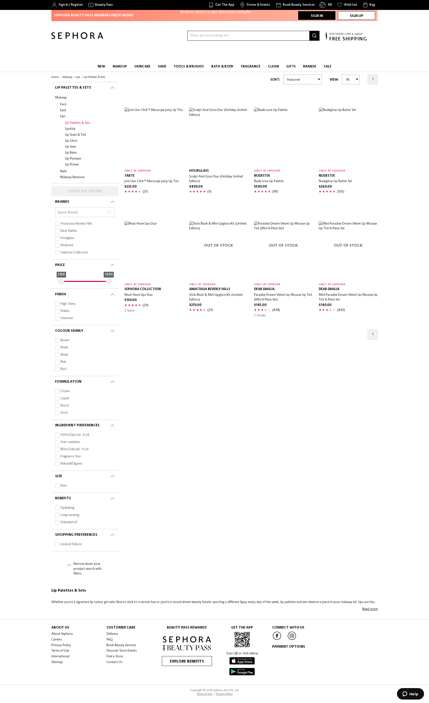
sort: (275, 79)
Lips (62, 116)
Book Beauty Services (121, 645)
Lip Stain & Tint (75, 134)
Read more (370, 609)
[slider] (61, 281)
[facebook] (277, 639)
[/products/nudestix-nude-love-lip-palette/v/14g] (283, 136)
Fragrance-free (71, 456)
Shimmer (67, 318)
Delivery (112, 634)
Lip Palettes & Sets (77, 123)
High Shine (68, 303)
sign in (317, 16)
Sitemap (57, 662)
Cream (65, 391)
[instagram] (292, 639)
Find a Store (115, 656)
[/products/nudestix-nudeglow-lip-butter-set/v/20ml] (348, 136)
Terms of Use (60, 650)
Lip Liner (70, 146)
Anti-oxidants (70, 442)
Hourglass (67, 238)
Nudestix (67, 245)
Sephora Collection (74, 252)
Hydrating (67, 507)
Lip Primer (72, 164)
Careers (56, 639)
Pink (63, 362)
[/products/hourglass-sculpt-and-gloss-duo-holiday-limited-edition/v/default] (218, 136)
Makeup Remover (72, 177)
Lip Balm (71, 152)
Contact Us (114, 662)
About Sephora (62, 634)
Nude (64, 354)
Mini (64, 485)
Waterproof (69, 522)
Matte (65, 311)
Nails (63, 171)
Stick (64, 412)
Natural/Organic (72, 463)
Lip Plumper (73, 158)
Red (63, 369)
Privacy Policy (61, 645)
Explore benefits (187, 662)
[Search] (315, 36)
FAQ (109, 639)
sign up (356, 16)
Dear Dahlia (69, 231)
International (60, 656)
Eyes (63, 110)
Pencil (65, 405)
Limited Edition (71, 544)
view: (334, 79)
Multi (64, 347)
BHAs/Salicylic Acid (74, 449)
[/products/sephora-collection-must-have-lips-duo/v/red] (153, 250)
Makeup (61, 97)
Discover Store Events (122, 650)
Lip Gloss (71, 140)
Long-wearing (70, 515)
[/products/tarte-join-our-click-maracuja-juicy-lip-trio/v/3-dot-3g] (153, 136)
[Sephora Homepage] (77, 38)
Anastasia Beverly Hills (76, 223)
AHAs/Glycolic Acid (75, 434)
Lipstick (70, 129)
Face (63, 104)
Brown (65, 340)
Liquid (65, 398)
